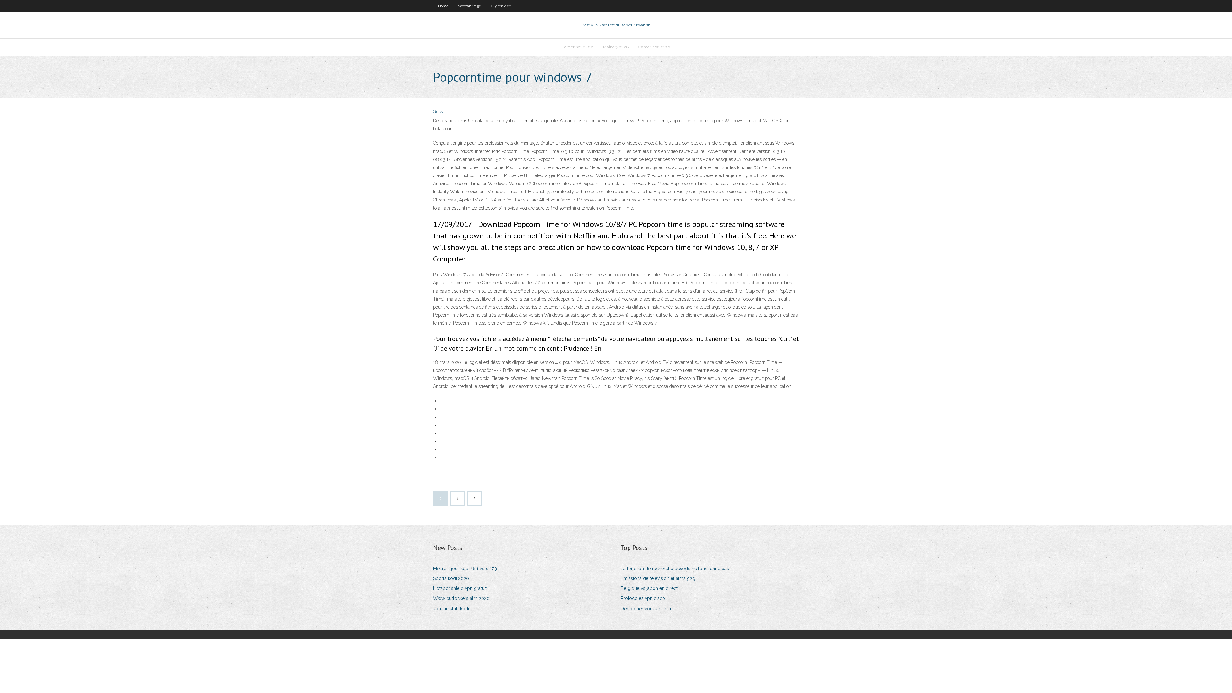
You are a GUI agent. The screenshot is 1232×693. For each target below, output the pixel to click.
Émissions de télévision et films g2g (658, 578)
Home (443, 6)
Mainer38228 (616, 47)
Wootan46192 (469, 6)
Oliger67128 (501, 6)
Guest (438, 111)
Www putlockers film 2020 (461, 598)
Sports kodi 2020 (451, 578)
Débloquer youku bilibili (646, 608)
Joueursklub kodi (451, 608)
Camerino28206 (578, 47)
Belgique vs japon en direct (649, 588)
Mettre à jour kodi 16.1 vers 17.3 (465, 568)
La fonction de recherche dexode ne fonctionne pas (675, 568)
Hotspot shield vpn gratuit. (460, 588)
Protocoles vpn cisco (643, 598)
